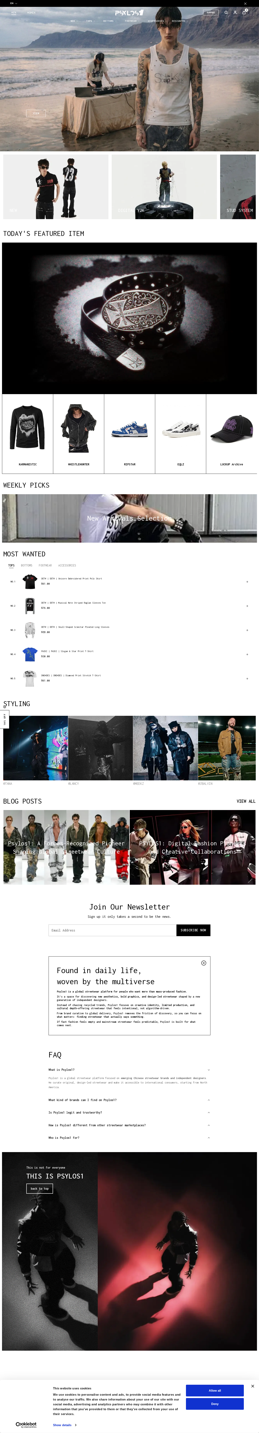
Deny (215, 1403)
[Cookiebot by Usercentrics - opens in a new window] (26, 1425)
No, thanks (172, 748)
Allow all (215, 1390)
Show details (62, 1425)
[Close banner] (252, 1386)
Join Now (172, 738)
